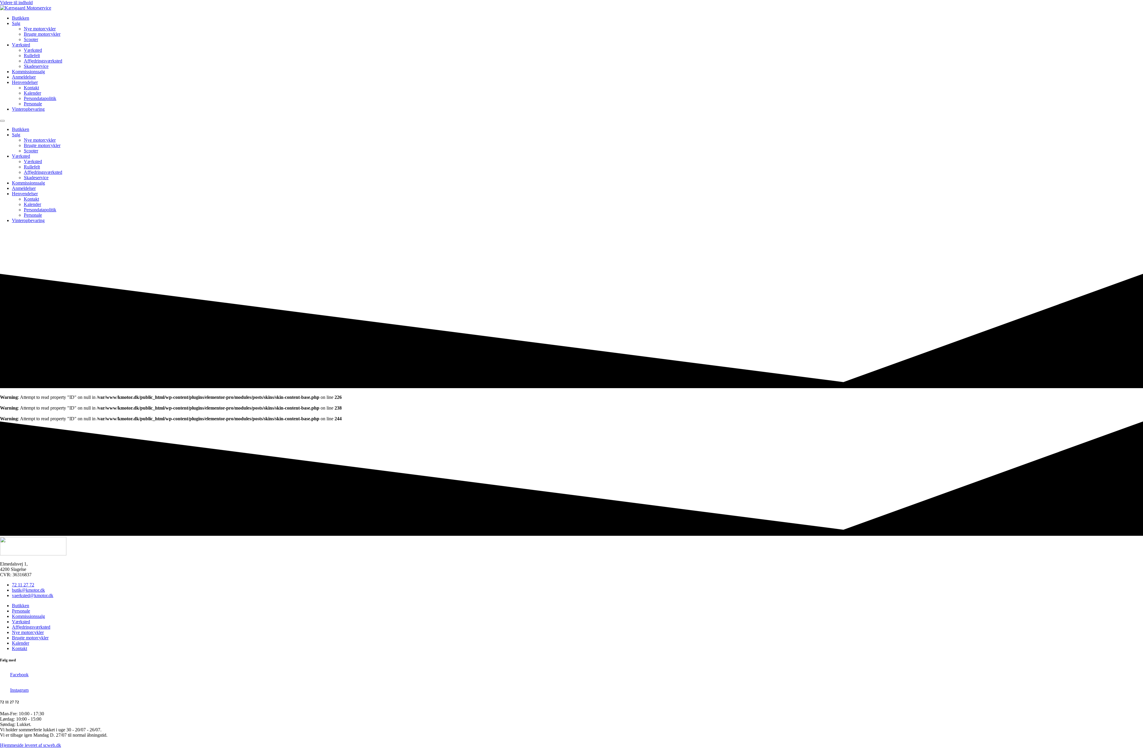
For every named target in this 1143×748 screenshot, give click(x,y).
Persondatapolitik (40, 98)
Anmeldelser (24, 76)
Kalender (32, 93)
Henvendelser (25, 82)
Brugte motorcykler (42, 34)
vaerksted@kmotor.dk (32, 595)
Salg (16, 23)
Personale (33, 103)
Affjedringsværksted (43, 60)
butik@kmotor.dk (28, 590)
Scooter (31, 39)
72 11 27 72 (23, 584)
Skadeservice (36, 66)
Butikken (20, 18)
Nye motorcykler (40, 28)
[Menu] (2, 121)
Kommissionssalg (28, 71)
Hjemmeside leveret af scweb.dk (30, 745)
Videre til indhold (16, 2)
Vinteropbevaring (28, 109)
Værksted (21, 44)
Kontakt (31, 87)
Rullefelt (32, 55)
